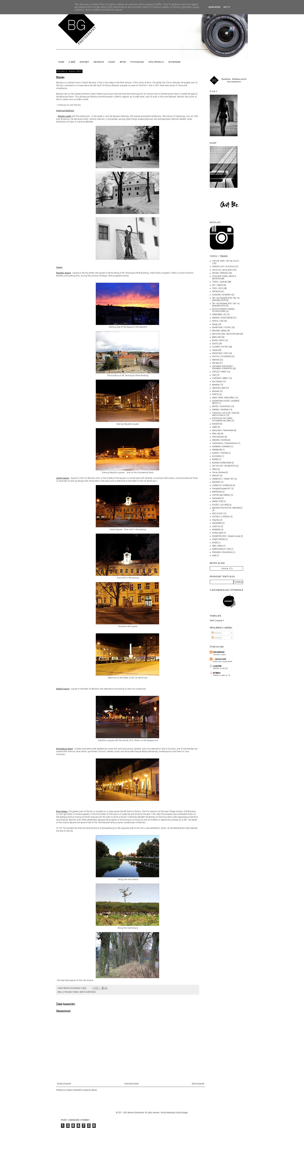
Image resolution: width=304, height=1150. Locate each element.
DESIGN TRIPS (217, 501)
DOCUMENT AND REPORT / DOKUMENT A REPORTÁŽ (223, 367)
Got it (226, 7)
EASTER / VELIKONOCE (221, 406)
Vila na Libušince (218, 472)
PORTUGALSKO (218, 437)
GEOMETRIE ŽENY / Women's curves (226, 536)
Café (214, 375)
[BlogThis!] (96, 988)
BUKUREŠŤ (216, 482)
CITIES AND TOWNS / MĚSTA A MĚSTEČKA (79, 992)
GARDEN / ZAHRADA (220, 409)
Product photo (217, 533)
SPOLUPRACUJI (156, 62)
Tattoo (214, 469)
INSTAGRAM (174, 62)
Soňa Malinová (218, 652)
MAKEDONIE (217, 492)
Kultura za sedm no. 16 (221, 675)
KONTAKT (84, 62)
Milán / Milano (217, 546)
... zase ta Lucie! (219, 659)
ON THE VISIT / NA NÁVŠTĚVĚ (224, 466)
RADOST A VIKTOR (220, 668)
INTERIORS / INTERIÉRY (221, 295)
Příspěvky (217, 633)
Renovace (215, 391)
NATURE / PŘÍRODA (219, 273)
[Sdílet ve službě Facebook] (102, 988)
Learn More (214, 7)
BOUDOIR (216, 424)
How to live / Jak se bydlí (222, 270)
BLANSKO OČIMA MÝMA (221, 463)
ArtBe (123, 62)
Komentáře (217, 638)
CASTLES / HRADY (219, 372)
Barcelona (215, 385)
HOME (61, 62)
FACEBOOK (99, 62)
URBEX (214, 427)
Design (215, 324)
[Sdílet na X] (99, 988)
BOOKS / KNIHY (218, 340)
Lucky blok (217, 666)
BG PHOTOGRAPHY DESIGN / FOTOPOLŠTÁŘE (223, 310)
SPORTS (215, 394)
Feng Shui (216, 520)
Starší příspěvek (198, 1084)
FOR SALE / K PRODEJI (221, 517)
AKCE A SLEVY (218, 513)
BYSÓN (215, 543)
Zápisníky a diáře (218, 388)
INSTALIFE (216, 291)
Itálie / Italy (216, 433)
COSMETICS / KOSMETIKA (222, 485)
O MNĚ (72, 62)
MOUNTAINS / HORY (220, 353)
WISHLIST (215, 475)
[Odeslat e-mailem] (93, 988)
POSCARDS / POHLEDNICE (222, 552)
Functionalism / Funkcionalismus (225, 443)
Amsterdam (216, 498)
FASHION (215, 360)
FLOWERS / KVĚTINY (220, 347)
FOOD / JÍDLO (217, 288)
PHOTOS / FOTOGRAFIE (221, 356)
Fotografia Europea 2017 (221, 488)
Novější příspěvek (64, 1084)
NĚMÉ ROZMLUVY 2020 (221, 549)
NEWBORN (216, 530)
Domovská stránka (131, 1084)
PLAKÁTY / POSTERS (220, 453)
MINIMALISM (217, 450)
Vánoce (215, 350)
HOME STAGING (218, 539)
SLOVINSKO (216, 456)
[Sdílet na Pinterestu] (106, 988)
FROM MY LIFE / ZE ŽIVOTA (223, 266)
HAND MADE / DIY (219, 314)
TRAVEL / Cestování (220, 282)
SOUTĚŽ (215, 344)
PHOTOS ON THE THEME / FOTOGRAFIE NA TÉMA (222, 419)
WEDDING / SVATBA (220, 440)
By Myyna (216, 673)
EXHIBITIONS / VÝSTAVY (221, 327)
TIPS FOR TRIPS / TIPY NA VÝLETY (225, 261)
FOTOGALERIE (137, 62)
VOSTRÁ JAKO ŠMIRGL (221, 495)
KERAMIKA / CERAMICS (221, 446)
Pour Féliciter (217, 381)
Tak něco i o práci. (219, 654)
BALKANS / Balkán (219, 331)
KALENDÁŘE (217, 523)
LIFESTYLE (216, 526)
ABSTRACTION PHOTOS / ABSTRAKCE (227, 508)
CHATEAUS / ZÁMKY (220, 378)
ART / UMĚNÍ (217, 285)
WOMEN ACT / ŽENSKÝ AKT (223, 479)
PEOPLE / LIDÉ (217, 321)
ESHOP (111, 62)
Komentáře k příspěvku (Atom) (85, 1090)
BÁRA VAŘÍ (216, 337)
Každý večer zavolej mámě (222, 661)
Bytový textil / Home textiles (223, 430)
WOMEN (215, 459)
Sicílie (214, 555)
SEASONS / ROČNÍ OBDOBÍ (222, 318)
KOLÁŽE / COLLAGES (220, 505)
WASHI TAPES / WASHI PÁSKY (223, 398)
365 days (215, 363)
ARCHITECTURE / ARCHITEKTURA (225, 334)
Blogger (184, 1112)
